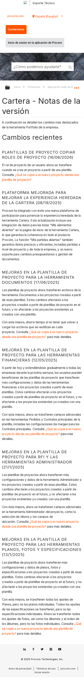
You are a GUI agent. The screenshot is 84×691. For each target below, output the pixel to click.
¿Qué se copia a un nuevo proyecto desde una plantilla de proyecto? (41, 628)
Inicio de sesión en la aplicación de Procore (35, 42)
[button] (70, 66)
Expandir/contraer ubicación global (76, 86)
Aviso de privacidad (20, 668)
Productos (34, 86)
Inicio (17, 86)
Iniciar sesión (42, 672)
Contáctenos (16, 29)
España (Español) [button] (46, 16)
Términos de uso (46, 668)
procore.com (15, 16)
